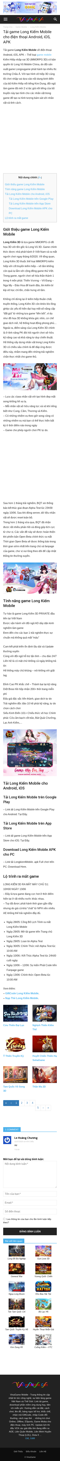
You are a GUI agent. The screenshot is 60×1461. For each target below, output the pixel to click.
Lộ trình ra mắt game (16, 218)
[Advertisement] (30, 139)
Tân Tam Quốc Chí (16, 1312)
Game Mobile (21, 27)
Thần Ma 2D (39, 1086)
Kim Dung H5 (16, 1347)
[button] (55, 19)
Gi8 (27, 1438)
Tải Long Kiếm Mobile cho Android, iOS (27, 194)
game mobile (44, 54)
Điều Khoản (31, 1451)
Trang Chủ (7, 27)
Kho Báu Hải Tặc (43, 1294)
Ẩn (39, 177)
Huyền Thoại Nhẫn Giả (43, 1329)
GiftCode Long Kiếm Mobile (22, 993)
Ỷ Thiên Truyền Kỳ (13, 1056)
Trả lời (16, 1149)
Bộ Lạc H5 (43, 1312)
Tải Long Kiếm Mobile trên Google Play (31, 198)
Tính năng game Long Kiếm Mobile (25, 189)
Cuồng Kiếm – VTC (43, 1347)
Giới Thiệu (18, 1451)
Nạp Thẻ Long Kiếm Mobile (21, 998)
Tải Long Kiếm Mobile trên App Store (30, 203)
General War (16, 1276)
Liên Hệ (42, 1451)
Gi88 (32, 1438)
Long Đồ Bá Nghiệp (17, 1258)
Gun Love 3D (43, 1258)
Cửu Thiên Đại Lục (13, 1025)
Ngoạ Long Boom (17, 1294)
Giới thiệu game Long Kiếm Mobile (24, 184)
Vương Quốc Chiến (43, 1276)
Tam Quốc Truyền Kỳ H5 (16, 1329)
